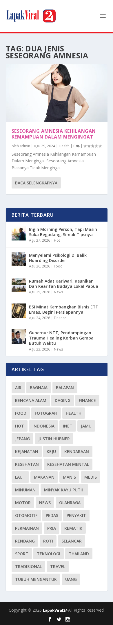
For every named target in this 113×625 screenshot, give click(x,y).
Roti (48, 541)
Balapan (65, 387)
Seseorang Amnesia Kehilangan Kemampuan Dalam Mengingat (54, 134)
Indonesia (43, 426)
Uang (71, 579)
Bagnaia (39, 387)
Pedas (52, 515)
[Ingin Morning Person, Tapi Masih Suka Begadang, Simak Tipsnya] (19, 233)
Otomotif (26, 515)
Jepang (22, 438)
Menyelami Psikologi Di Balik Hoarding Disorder (58, 257)
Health (64, 145)
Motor (23, 502)
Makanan (44, 477)
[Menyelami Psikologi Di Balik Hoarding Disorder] (19, 259)
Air (18, 387)
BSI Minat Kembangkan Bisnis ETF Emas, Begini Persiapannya (63, 309)
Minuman (25, 490)
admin (25, 145)
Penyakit (76, 515)
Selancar (71, 541)
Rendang (25, 541)
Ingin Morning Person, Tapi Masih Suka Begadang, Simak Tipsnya (63, 232)
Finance (60, 317)
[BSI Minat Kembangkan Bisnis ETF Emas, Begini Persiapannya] (19, 310)
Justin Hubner (54, 438)
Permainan (27, 528)
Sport (21, 553)
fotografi (46, 413)
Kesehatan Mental (68, 464)
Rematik (73, 528)
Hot (57, 240)
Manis (69, 477)
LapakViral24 (55, 610)
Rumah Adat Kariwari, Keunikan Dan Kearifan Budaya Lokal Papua (63, 283)
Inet (67, 426)
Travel (57, 566)
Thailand (79, 553)
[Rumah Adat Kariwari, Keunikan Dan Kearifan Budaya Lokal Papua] (19, 285)
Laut (20, 477)
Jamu (86, 426)
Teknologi (48, 553)
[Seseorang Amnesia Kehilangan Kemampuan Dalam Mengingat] (56, 93)
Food (58, 266)
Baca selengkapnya (36, 183)
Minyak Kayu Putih (64, 490)
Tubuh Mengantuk (36, 579)
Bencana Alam (30, 400)
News (58, 292)
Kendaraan (76, 451)
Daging (62, 400)
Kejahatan (26, 451)
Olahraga (70, 502)
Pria (51, 528)
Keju (51, 451)
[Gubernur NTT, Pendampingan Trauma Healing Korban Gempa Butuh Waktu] (19, 336)
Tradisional (28, 566)
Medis (90, 477)
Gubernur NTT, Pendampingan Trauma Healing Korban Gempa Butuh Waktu (61, 338)
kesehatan (27, 464)
